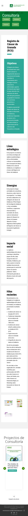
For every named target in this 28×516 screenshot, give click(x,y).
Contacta (15, 24)
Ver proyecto (12, 470)
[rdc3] (8, 414)
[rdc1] (8, 403)
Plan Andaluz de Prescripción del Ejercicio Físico (13, 465)
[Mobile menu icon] (2, 6)
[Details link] (14, 453)
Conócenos (16, 19)
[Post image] (14, 457)
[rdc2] (20, 403)
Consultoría (6, 19)
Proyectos (6, 24)
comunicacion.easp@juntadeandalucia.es (12, 510)
